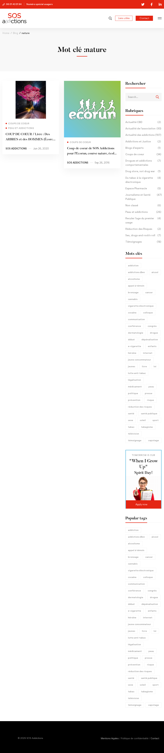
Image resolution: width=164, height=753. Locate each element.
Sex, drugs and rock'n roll (143, 235)
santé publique (149, 413)
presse (148, 393)
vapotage (153, 440)
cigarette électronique (141, 305)
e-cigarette (134, 346)
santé (131, 413)
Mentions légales (110, 738)
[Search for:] (143, 96)
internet (147, 353)
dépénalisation (149, 339)
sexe (130, 420)
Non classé (143, 205)
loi (155, 366)
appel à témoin (136, 285)
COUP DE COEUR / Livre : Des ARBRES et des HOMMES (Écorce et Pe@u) (30, 139)
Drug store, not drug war (142, 171)
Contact (155, 738)
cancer (149, 292)
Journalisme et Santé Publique (143, 197)
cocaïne (132, 312)
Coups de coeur (143, 154)
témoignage (134, 440)
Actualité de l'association (143, 128)
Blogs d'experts (142, 147)
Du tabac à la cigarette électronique (143, 180)
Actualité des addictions (143, 134)
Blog (15, 33)
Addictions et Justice (143, 141)
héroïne (132, 353)
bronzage (133, 292)
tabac (131, 427)
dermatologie (135, 332)
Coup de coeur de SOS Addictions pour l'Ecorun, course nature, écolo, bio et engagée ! (92, 153)
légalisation (134, 379)
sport (155, 420)
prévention (134, 400)
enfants (152, 346)
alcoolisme (134, 279)
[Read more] (30, 83)
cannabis (133, 299)
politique (133, 393)
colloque (148, 312)
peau (151, 386)
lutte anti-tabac (137, 373)
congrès (152, 326)
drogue (154, 332)
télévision (133, 433)
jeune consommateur (139, 359)
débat (131, 339)
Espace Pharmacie (143, 188)
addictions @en (136, 272)
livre (144, 366)
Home (5, 33)
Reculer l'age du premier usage (143, 220)
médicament (135, 386)
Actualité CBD (143, 122)
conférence (134, 326)
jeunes (131, 366)
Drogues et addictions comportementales (143, 162)
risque (150, 400)
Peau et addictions (143, 211)
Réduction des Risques (143, 228)
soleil (143, 420)
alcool (155, 272)
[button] (143, 504)
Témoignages (143, 241)
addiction (133, 265)
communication (136, 319)
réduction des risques (140, 406)
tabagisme (147, 427)
